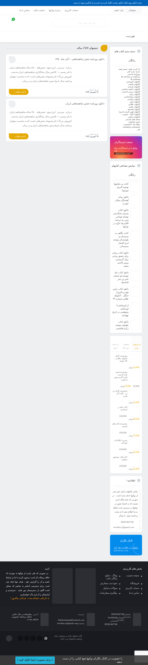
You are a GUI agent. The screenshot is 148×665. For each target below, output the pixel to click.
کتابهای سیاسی (133, 99)
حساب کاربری (71, 10)
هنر (138, 129)
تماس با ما (24, 10)
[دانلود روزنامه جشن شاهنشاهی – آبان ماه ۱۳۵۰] (89, 75)
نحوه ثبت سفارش (108, 583)
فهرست (130, 36)
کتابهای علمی (134, 107)
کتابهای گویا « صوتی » (130, 114)
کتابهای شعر (135, 101)
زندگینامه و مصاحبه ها (130, 76)
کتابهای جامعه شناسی (130, 89)
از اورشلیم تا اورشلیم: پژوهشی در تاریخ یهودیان (120, 310)
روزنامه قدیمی (134, 74)
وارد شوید (118, 10)
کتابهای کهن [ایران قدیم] (129, 112)
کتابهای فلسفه (134, 109)
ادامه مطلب (20, 92)
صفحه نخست (132, 575)
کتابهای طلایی (134, 104)
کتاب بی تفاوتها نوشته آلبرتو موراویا (121, 187)
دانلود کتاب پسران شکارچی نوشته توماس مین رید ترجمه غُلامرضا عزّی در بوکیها (121, 218)
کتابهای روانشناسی (132, 96)
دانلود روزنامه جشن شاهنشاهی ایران (85, 103)
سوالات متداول (110, 588)
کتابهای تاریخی (134, 86)
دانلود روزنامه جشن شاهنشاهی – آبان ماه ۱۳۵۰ (79, 59)
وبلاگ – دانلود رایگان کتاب (111, 577)
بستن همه (123, 69)
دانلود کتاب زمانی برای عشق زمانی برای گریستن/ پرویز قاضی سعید (120, 259)
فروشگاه (134, 583)
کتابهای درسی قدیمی (131, 91)
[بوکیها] (126, 23)
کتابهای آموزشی (133, 81)
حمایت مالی (39, 10)
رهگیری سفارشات (108, 593)
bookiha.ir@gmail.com (124, 527)
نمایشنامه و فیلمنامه (131, 127)
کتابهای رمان (134, 94)
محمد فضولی (134, 122)
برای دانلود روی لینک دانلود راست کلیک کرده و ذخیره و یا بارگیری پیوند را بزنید (108, 3)
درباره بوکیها (55, 10)
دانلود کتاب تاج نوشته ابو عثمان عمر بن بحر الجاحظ (121, 277)
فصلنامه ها (135, 79)
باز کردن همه (134, 69)
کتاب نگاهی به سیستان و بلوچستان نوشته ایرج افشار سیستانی (121, 239)
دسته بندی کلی (133, 71)
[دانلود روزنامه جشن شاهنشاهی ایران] (89, 119)
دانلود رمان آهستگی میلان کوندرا (122, 200)
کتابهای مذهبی (134, 117)
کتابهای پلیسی (134, 84)
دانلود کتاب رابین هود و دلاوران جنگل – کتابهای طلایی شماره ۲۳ (121, 294)
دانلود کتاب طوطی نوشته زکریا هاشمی (122, 325)
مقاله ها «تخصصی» (131, 124)
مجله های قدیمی (132, 119)
